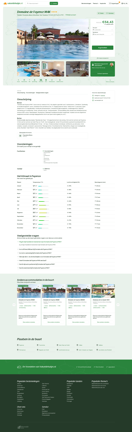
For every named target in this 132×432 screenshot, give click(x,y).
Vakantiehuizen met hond (99, 385)
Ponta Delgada (46, 399)
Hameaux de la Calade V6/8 (101, 300)
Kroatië (69, 395)
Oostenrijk (70, 397)
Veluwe (19, 383)
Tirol (18, 391)
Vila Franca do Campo (48, 397)
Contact (19, 413)
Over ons (19, 409)
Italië (68, 387)
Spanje (69, 389)
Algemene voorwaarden (48, 413)
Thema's (95, 3)
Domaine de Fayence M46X (27, 300)
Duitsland (69, 393)
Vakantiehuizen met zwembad (100, 383)
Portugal (69, 401)
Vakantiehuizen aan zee (98, 387)
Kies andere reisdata (29, 322)
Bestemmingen (86, 3)
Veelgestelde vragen (42, 92)
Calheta (44, 385)
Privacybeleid (46, 415)
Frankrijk (19, 15)
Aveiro (43, 387)
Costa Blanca (21, 387)
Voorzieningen (30, 92)
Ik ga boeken (102, 47)
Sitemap (19, 415)
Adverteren (20, 411)
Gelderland (20, 399)
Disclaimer (45, 411)
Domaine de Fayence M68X (51, 300)
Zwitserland (70, 399)
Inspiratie (103, 3)
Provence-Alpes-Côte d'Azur (31, 15)
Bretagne (20, 397)
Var (41, 15)
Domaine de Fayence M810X (76, 300)
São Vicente (45, 383)
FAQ (43, 409)
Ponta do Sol (45, 389)
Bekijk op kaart (71, 14)
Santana (44, 401)
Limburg (19, 395)
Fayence (45, 15)
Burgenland (20, 393)
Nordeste (44, 393)
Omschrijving (21, 92)
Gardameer (20, 389)
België (68, 391)
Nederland (70, 383)
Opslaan (111, 13)
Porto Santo (45, 391)
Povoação (45, 395)
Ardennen (20, 385)
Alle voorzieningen (110, 81)
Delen (102, 13)
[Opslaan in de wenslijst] (38, 286)
